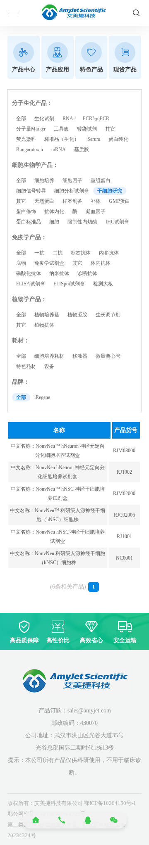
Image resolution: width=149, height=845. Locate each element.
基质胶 (81, 149)
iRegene (42, 397)
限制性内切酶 (82, 222)
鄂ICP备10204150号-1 (110, 803)
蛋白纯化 (118, 139)
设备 (49, 366)
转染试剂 (87, 129)
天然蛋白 (44, 201)
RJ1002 (124, 472)
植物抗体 (44, 325)
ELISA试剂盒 (30, 284)
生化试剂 (44, 118)
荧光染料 (26, 139)
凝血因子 (96, 211)
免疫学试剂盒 (49, 263)
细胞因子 (72, 180)
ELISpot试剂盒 (69, 284)
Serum (93, 139)
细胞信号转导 (31, 191)
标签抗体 (81, 253)
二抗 (57, 253)
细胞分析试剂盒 (71, 191)
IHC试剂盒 (117, 222)
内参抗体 (109, 253)
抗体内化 (54, 211)
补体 (96, 201)
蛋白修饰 (26, 211)
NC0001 (124, 558)
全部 (21, 118)
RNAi (68, 118)
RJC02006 (124, 515)
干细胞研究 (109, 191)
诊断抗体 (87, 273)
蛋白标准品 (28, 222)
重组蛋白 (101, 180)
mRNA (58, 149)
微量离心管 (108, 356)
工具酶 (61, 129)
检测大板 (103, 284)
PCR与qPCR (96, 118)
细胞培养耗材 (49, 356)
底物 (21, 263)
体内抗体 (101, 263)
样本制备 (72, 201)
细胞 (54, 222)
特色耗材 (26, 366)
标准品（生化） (61, 139)
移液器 (79, 356)
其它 (110, 129)
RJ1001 (124, 536)
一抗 (39, 253)
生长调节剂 (108, 315)
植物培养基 (46, 315)
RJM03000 (124, 450)
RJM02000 (124, 493)
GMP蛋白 (119, 201)
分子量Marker (31, 129)
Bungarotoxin (29, 149)
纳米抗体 (59, 273)
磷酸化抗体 (28, 273)
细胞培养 (44, 180)
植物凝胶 (77, 315)
